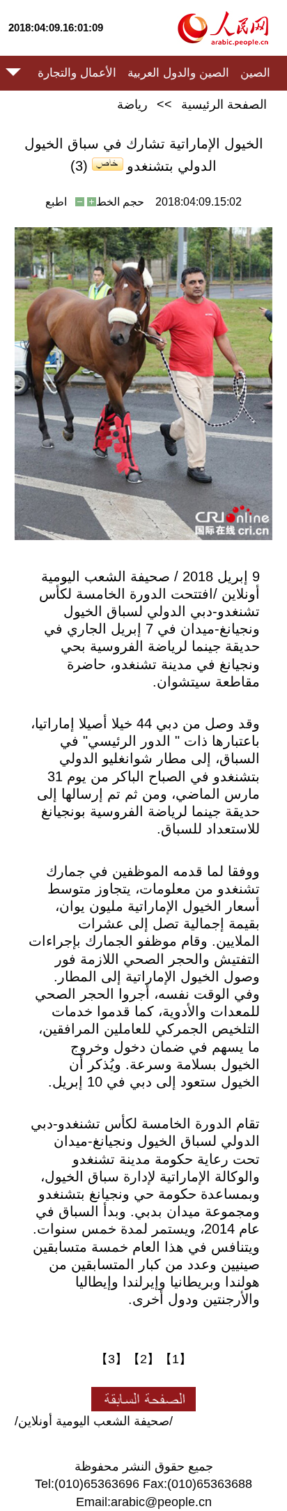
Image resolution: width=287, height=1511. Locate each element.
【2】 (143, 1359)
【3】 (111, 1359)
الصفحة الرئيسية (224, 105)
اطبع (56, 202)
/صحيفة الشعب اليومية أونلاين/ (94, 1421)
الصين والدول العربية (178, 72)
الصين (255, 72)
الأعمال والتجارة (77, 72)
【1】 (176, 1359)
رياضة (132, 105)
